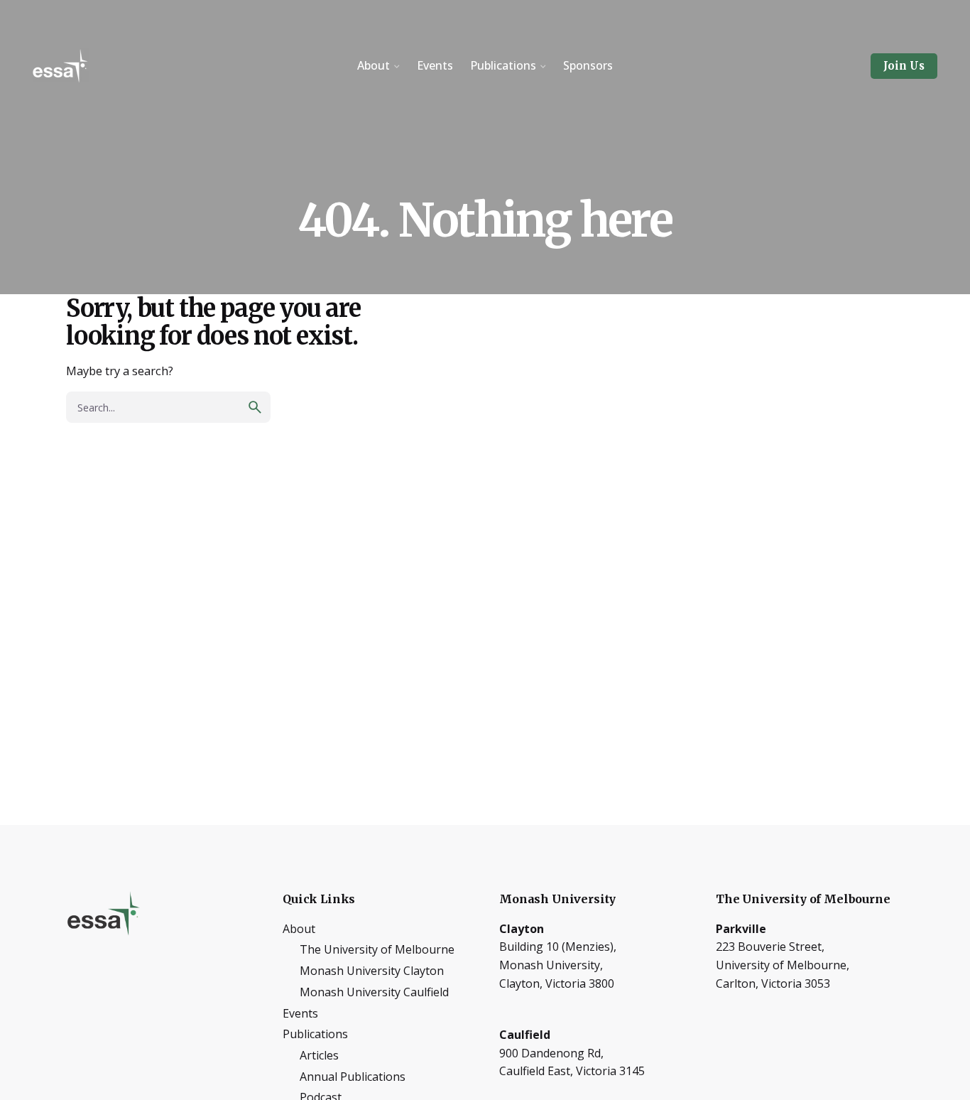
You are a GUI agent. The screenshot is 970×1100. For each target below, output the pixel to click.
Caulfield (524, 1034)
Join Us (904, 65)
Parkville (741, 929)
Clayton (521, 929)
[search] (255, 407)
